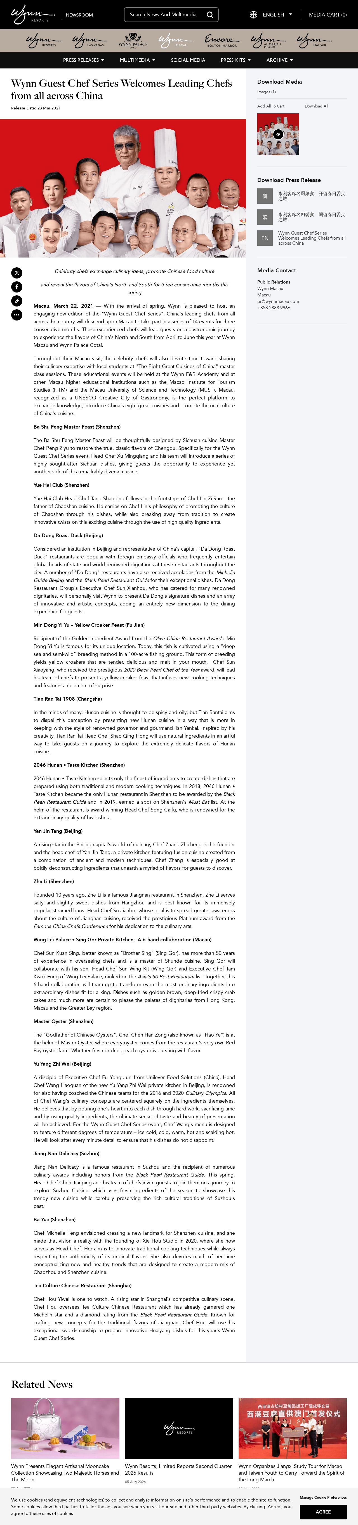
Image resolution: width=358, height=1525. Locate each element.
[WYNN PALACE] (133, 40)
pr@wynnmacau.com (278, 301)
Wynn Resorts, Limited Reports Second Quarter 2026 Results (178, 1469)
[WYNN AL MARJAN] (268, 40)
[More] (16, 315)
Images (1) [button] (266, 92)
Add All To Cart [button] (270, 106)
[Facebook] (16, 287)
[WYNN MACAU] (176, 40)
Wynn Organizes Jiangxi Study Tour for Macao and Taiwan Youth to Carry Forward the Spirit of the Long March (292, 1473)
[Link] (16, 301)
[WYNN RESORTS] (43, 40)
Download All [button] (316, 106)
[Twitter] (16, 273)
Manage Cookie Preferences (323, 1497)
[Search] (210, 14)
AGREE (323, 1511)
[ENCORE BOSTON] (222, 40)
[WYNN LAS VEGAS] (89, 40)
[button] (328, 15)
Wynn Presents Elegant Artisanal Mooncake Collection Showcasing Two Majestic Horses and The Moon (65, 1473)
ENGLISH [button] (273, 15)
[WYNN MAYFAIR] (314, 40)
